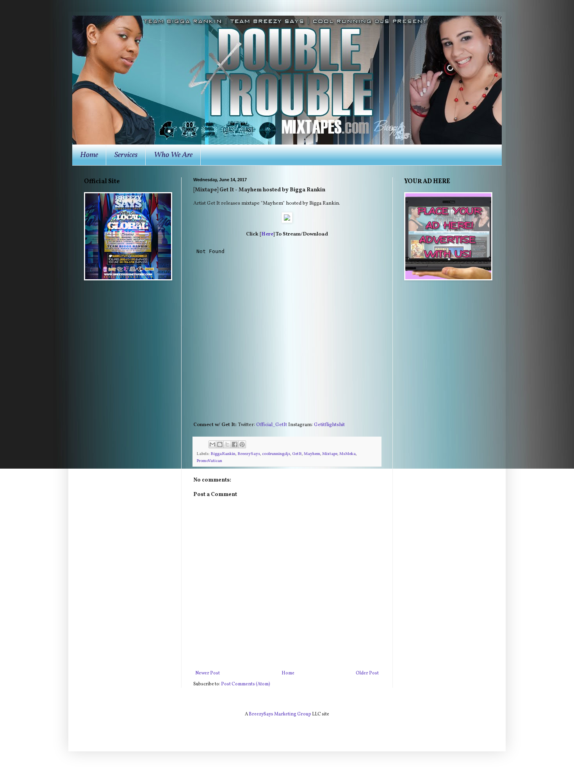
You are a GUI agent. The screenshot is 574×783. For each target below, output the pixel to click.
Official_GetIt (271, 424)
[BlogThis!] (220, 444)
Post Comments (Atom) (245, 684)
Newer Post (207, 673)
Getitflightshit (329, 424)
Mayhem (312, 454)
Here (267, 234)
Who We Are (173, 155)
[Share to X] (227, 444)
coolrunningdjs (276, 454)
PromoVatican (209, 461)
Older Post (367, 673)
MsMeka (347, 454)
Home (89, 155)
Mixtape (329, 454)
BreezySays (248, 454)
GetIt (297, 454)
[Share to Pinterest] (242, 444)
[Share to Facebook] (235, 444)
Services (125, 155)
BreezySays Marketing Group (280, 714)
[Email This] (212, 444)
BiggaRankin (222, 454)
